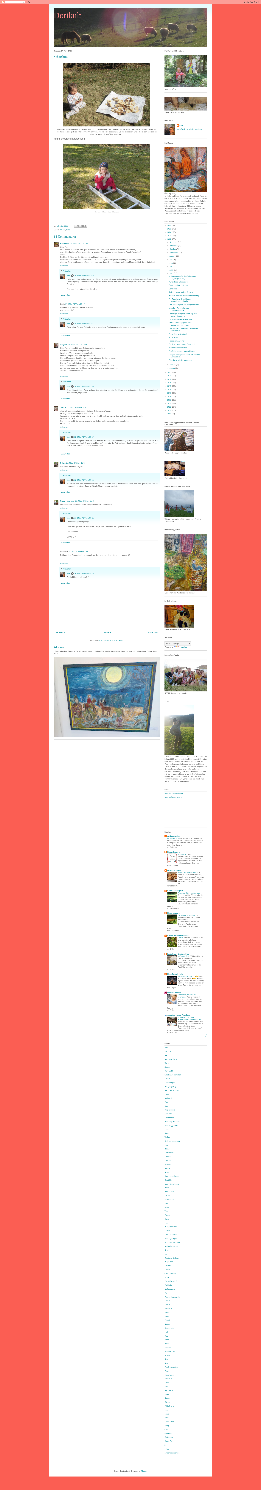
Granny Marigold (67, 501)
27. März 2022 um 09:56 (77, 345)
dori (68, 276)
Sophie (167, 1270)
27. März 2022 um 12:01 (75, 463)
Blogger (144, 1471)
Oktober (173, 249)
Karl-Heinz (168, 1285)
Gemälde (168, 1180)
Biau (166, 1336)
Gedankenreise (173, 836)
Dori (166, 1048)
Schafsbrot (173, 289)
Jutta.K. (63, 407)
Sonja (166, 1414)
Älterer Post (153, 632)
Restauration (169, 1328)
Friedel (167, 1320)
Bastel (167, 1219)
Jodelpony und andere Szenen (181, 292)
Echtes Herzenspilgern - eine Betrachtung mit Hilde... (180, 324)
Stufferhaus (169, 1153)
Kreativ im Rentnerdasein (178, 936)
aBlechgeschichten (171, 1453)
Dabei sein (59, 647)
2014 (169, 397)
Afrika (166, 1316)
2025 (169, 229)
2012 (169, 403)
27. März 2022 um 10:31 (77, 407)
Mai (171, 266)
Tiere (166, 1211)
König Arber (173, 337)
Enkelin (167, 1301)
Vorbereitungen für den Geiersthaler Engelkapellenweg (183, 277)
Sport (166, 1383)
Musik (166, 1277)
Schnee (167, 1164)
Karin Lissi (64, 244)
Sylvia (62, 463)
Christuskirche (170, 1274)
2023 (169, 236)
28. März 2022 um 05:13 (84, 501)
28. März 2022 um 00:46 (84, 324)
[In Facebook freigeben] (82, 226)
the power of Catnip (185, 976)
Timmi (166, 1129)
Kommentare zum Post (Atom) (111, 640)
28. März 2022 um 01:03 (84, 480)
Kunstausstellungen (172, 1176)
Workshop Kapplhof (172, 1242)
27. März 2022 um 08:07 (79, 244)
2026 (169, 225)
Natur (166, 1133)
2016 (169, 390)
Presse (167, 1215)
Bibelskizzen (169, 1351)
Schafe (167, 1067)
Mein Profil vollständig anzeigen (189, 129)
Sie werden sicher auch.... (187, 915)
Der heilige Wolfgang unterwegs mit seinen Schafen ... (183, 315)
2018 (169, 383)
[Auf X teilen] (80, 226)
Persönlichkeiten (171, 1367)
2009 (169, 414)
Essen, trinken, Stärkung (178, 285)
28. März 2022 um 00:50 (84, 387)
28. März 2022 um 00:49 (84, 276)
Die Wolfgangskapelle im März (181, 319)
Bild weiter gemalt (171, 1246)
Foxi (166, 1223)
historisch (168, 1433)
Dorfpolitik (168, 1098)
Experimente (169, 1200)
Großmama (168, 1437)
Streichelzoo (169, 1375)
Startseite (107, 632)
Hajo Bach (168, 1390)
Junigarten (182, 854)
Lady (166, 1254)
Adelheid (167, 1266)
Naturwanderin (173, 913)
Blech (166, 1055)
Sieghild (63, 345)
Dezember (174, 242)
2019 (169, 379)
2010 (169, 410)
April (172, 270)
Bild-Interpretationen (172, 1141)
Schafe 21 (168, 1355)
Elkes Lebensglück (175, 891)
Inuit (166, 1332)
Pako (166, 1344)
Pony (166, 1102)
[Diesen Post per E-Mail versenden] (75, 226)
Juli (171, 260)
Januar (172, 368)
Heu (166, 1359)
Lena (68, 230)
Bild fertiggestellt (171, 1126)
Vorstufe (167, 1348)
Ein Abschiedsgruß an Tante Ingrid (182, 344)
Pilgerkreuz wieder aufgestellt (180, 360)
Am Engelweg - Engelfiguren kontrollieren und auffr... (180, 300)
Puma (166, 1188)
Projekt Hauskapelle (172, 1297)
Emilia (166, 1418)
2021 (169, 372)
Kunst (166, 1106)
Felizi (166, 1449)
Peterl (166, 1371)
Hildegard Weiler (170, 1227)
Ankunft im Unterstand (178, 334)
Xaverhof (168, 1114)
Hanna (167, 1398)
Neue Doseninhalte (175, 974)
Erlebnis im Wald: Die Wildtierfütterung (184, 296)
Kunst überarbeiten (171, 1184)
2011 (169, 407)
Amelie (62, 230)
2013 (169, 400)
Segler (167, 1363)
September (174, 253)
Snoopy (167, 1324)
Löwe (166, 1410)
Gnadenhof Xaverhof (172, 1075)
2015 (169, 393)
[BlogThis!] (77, 226)
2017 (169, 386)
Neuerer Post (61, 632)
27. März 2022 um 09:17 (75, 304)
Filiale (166, 1394)
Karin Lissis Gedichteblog (178, 954)
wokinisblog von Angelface (178, 1015)
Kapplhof (167, 1157)
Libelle (180, 938)
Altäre (166, 1207)
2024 (169, 232)
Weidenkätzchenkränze (178, 348)
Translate (183, 647)
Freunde (167, 1051)
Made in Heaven (174, 993)
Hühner (167, 1149)
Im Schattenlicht (173, 838)
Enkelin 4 (168, 1379)
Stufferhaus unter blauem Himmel (182, 351)
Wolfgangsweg (170, 1087)
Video (166, 1340)
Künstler (167, 1161)
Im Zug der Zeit (183, 956)
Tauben (167, 1137)
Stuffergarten (169, 1289)
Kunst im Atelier (170, 1235)
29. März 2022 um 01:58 (84, 518)
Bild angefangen (170, 1238)
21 (165, 1445)
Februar (173, 365)
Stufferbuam (169, 1118)
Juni (171, 263)
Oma (166, 1429)
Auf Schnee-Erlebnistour (178, 282)
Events (167, 1079)
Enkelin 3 (168, 1309)
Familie (167, 1231)
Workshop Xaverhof (172, 1122)
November (174, 246)
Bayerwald (168, 1071)
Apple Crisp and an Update (188, 873)
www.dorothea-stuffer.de (173, 793)
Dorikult (67, 15)
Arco (166, 1386)
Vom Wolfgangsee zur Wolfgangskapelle (185, 305)
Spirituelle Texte (170, 1059)
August (173, 256)
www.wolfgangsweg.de (173, 797)
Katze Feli (168, 1441)
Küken (167, 1402)
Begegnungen (169, 1110)
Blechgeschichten (171, 1090)
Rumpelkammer (174, 852)
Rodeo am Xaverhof (176, 341)
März (172, 273)
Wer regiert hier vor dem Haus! (189, 893)
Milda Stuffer (169, 1406)
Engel (166, 1094)
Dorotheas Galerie (171, 1258)
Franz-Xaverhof (170, 1281)
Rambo (167, 1312)
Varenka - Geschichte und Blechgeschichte (179, 309)
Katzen (167, 1196)
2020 (169, 376)
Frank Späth (169, 1422)
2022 (169, 239)
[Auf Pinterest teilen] (85, 226)
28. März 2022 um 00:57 (84, 437)
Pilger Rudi (168, 1262)
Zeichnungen (169, 1083)
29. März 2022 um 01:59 (78, 552)
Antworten (64, 266)
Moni (166, 1293)
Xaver (166, 1063)
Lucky (166, 1425)
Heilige (167, 1168)
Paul (166, 1203)
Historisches (169, 1192)
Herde (166, 1250)
